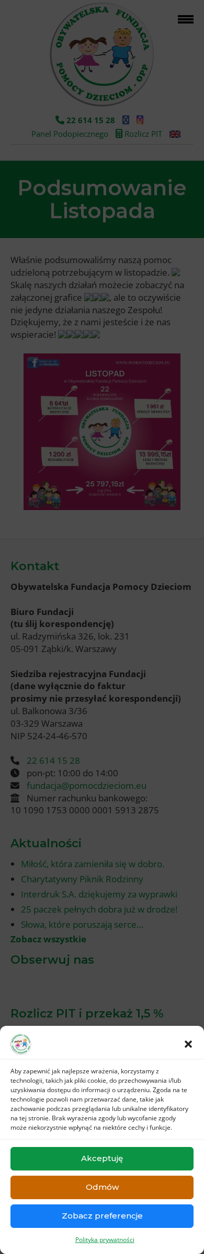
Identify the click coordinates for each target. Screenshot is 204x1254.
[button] (188, 1044)
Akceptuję (102, 1158)
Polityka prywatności (104, 1239)
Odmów (102, 1187)
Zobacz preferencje (102, 1216)
